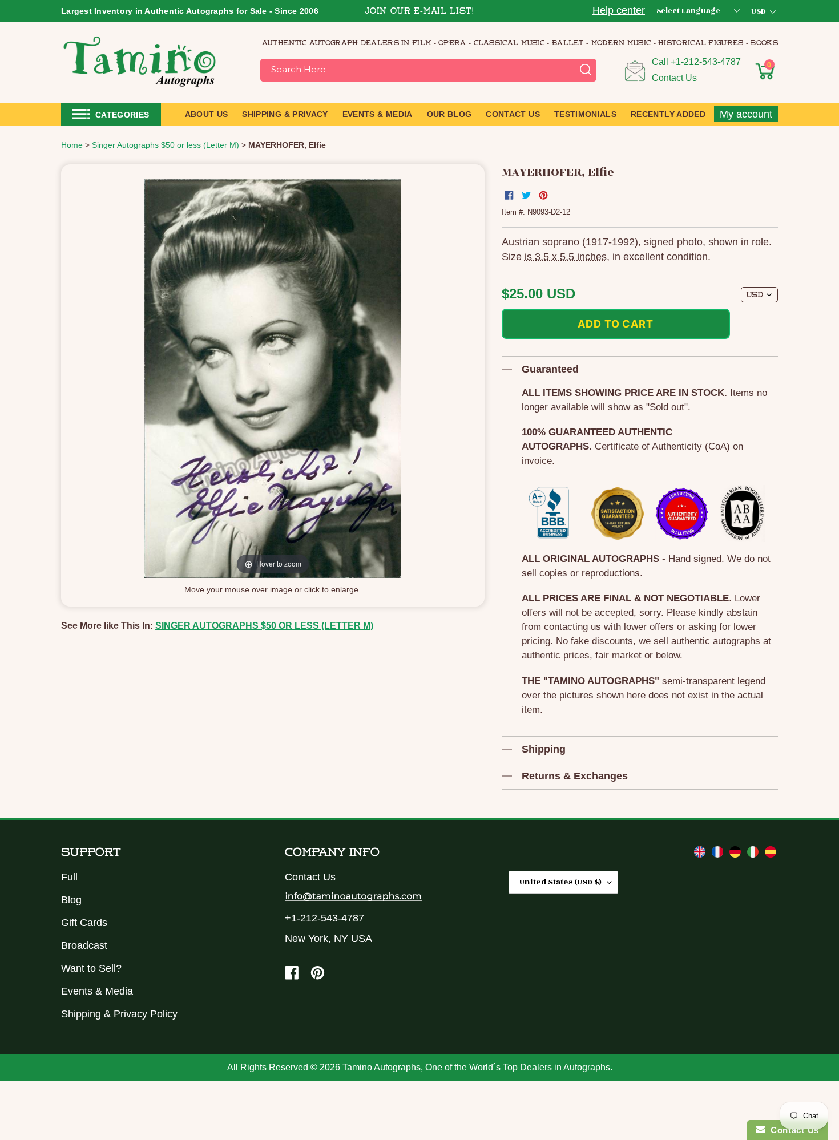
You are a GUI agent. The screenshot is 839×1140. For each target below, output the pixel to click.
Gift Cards (84, 922)
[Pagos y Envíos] (770, 854)
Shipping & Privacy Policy (119, 1014)
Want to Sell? (91, 968)
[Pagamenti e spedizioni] (754, 854)
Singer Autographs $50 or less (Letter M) (264, 625)
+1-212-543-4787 (706, 62)
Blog (71, 899)
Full (69, 877)
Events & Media (97, 991)
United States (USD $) (560, 882)
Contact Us (674, 78)
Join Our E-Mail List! (419, 11)
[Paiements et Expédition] (719, 854)
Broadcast (84, 945)
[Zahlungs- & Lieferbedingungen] (736, 854)
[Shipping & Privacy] (701, 854)
